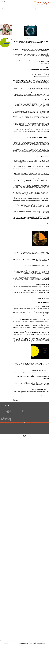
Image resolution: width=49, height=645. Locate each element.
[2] (14, 341)
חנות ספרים (39, 8)
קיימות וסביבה (22, 416)
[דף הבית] (43, 3)
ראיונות (23, 410)
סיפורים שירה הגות (23, 8)
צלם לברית (22, 409)
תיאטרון (23, 407)
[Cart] (2, 9)
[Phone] (1, 641)
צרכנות (23, 415)
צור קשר (40, 10)
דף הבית (46, 8)
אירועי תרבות (15, 8)
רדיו (23, 412)
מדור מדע (22, 418)
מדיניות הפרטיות (21, 643)
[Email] (1, 643)
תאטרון (46, 10)
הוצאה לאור (32, 8)
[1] (13, 399)
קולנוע (23, 411)
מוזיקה (7, 8)
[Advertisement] (24, 18)
